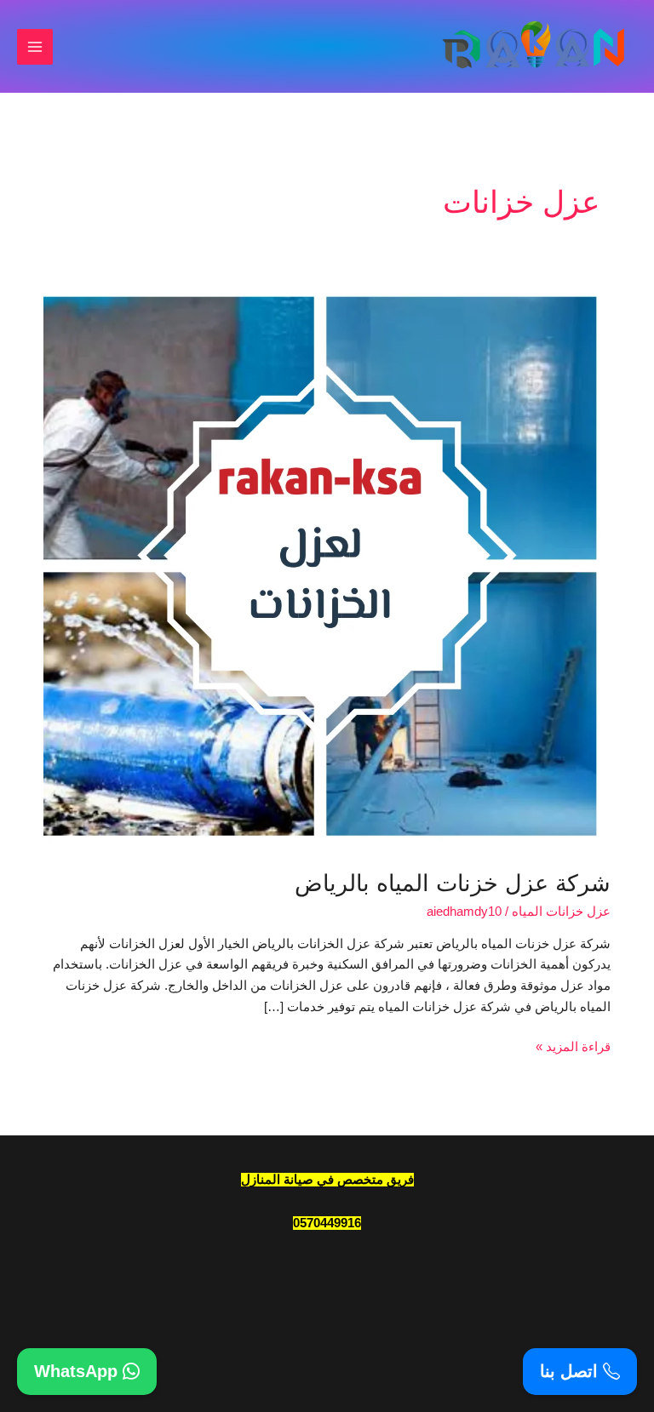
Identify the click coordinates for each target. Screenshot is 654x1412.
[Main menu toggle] (35, 47)
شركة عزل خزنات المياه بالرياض (453, 883)
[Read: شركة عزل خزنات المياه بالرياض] (327, 565)
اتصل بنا (571, 1371)
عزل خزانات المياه (561, 911)
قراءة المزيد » (573, 1045)
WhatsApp (78, 1371)
